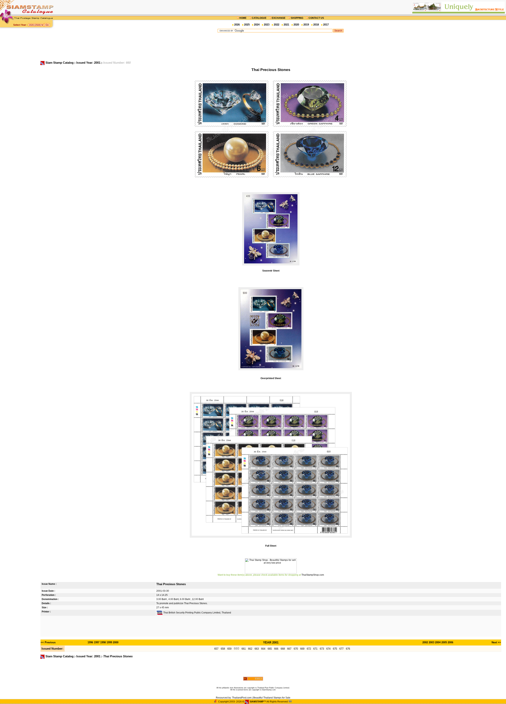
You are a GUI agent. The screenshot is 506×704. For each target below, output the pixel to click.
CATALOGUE (259, 18)
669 (302, 648)
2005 (444, 642)
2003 (431, 642)
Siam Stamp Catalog (59, 62)
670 (296, 648)
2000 (115, 642)
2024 (257, 24)
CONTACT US (316, 18)
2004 (438, 642)
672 (309, 648)
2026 (237, 24)
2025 (247, 24)
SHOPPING (297, 18)
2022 (276, 24)
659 (229, 648)
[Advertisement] (280, 46)
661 (244, 648)
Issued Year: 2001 (88, 62)
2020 (296, 24)
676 (348, 648)
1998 (103, 642)
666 (276, 648)
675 (335, 648)
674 (328, 648)
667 (289, 648)
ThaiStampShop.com (312, 574)
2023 (266, 24)
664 (263, 648)
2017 (326, 24)
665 (270, 648)
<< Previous (48, 642)
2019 (306, 24)
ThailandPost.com (241, 697)
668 (283, 648)
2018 (316, 24)
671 (315, 648)
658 (223, 648)
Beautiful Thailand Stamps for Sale (271, 697)
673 (322, 648)
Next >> (496, 642)
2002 (425, 642)
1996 (90, 642)
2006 (450, 642)
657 (216, 648)
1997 (96, 642)
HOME (242, 18)
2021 (286, 24)
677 (341, 648)
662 (250, 648)
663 (257, 648)
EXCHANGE (278, 18)
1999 (109, 642)
